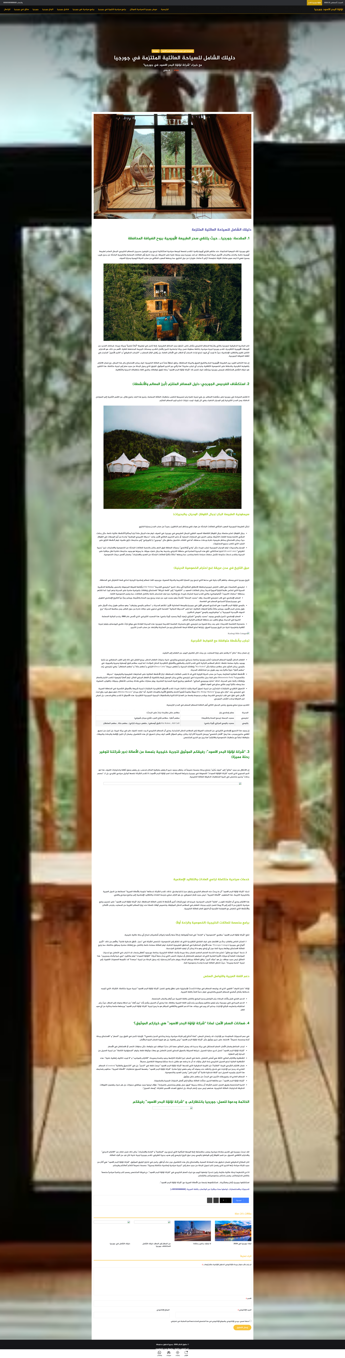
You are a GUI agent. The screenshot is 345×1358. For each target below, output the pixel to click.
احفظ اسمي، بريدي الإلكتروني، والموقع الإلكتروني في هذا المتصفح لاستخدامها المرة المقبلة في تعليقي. (210, 1321)
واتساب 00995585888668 (13, 2)
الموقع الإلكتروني (163, 1309)
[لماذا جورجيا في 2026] (233, 1231)
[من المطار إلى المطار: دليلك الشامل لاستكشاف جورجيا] (152, 1231)
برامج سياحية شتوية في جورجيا (112, 9)
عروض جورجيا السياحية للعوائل (143, 9)
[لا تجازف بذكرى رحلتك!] (193, 1231)
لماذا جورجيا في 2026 (242, 1243)
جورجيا (36, 9)
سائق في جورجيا (21, 9)
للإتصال (7, 9)
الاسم (248, 1298)
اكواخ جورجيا (47, 9)
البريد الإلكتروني (244, 1309)
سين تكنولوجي (161, 1348)
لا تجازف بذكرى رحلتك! (202, 1243)
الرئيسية (165, 9)
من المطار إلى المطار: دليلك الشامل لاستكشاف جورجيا (156, 1245)
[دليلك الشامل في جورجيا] (112, 1231)
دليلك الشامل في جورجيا (120, 1243)
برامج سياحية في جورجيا (83, 9)
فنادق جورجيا (63, 9)
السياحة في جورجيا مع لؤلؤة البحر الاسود (177, 51)
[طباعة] (209, 1200)
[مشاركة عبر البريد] (216, 1200)
